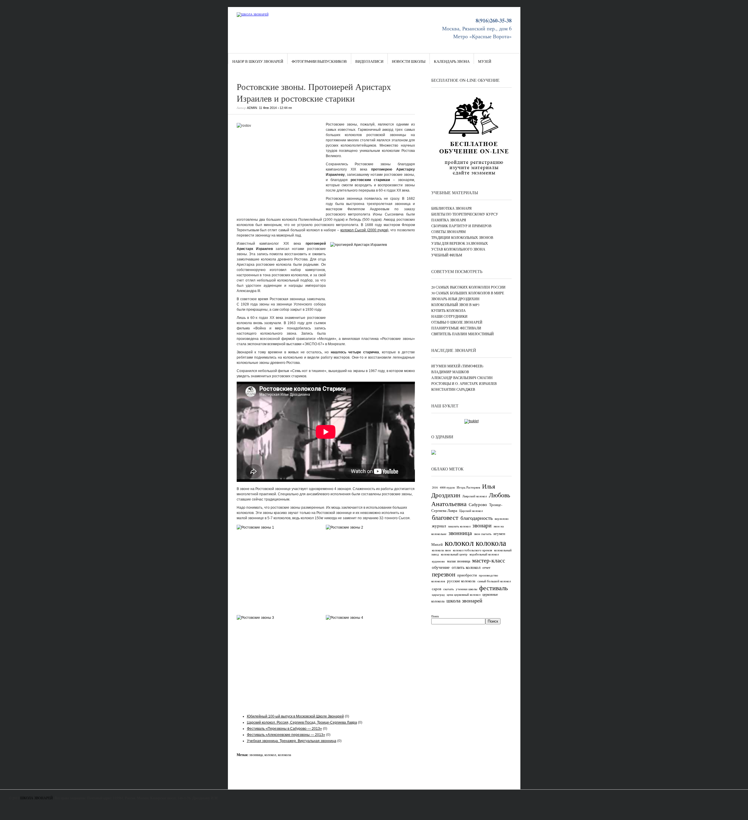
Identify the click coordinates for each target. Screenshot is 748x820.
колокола (284, 754)
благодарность (476, 517)
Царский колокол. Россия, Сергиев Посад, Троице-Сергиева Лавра (302, 722)
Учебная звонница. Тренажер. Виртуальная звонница (291, 741)
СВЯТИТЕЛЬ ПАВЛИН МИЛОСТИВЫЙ (462, 333)
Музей (484, 61)
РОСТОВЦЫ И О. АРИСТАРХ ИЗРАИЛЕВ (464, 383)
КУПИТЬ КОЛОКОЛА (448, 310)
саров (436, 588)
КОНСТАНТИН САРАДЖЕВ (453, 389)
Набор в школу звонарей (257, 61)
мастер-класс (488, 560)
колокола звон (441, 550)
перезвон (443, 574)
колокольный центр (454, 554)
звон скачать (482, 534)
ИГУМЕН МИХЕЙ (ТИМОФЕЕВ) (457, 366)
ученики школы (466, 589)
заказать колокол (459, 526)
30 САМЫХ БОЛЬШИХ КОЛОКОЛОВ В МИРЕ (467, 293)
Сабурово (478, 504)
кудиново (438, 561)
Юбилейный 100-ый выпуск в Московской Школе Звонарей (295, 716)
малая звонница (458, 561)
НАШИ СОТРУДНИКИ (449, 316)
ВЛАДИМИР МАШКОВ (450, 371)
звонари (481, 525)
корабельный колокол (484, 554)
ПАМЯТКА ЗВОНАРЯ (448, 220)
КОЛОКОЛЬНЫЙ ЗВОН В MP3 (455, 304)
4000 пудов (447, 487)
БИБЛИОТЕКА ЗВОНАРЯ (451, 208)
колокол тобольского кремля (472, 550)
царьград (438, 595)
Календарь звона (452, 61)
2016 (435, 487)
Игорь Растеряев (468, 487)
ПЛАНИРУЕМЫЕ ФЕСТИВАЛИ (456, 328)
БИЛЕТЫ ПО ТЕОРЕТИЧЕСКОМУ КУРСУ (464, 214)
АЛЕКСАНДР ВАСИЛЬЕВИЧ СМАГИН (462, 377)
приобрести (467, 575)
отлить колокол (466, 567)
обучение (441, 567)
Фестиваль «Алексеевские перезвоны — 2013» (286, 735)
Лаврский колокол (474, 496)
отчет (486, 567)
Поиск (435, 616)
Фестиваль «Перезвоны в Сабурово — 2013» (284, 729)
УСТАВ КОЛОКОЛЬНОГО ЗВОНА (458, 249)
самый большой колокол (494, 581)
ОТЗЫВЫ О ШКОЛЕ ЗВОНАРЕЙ (456, 322)
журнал (439, 526)
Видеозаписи (369, 61)
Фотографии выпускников (319, 61)
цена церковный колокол (463, 595)
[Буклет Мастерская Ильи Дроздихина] (471, 421)
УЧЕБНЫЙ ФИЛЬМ (446, 255)
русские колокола (461, 580)
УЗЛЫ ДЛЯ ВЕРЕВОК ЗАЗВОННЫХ (459, 243)
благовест (445, 517)
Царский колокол (471, 511)
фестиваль (493, 587)
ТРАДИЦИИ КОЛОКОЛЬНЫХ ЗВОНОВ (462, 237)
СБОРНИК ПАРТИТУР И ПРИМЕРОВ (461, 225)
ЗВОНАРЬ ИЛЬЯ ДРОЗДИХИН (455, 298)
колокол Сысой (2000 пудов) (364, 230)
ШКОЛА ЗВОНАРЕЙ (36, 797)
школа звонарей (464, 600)
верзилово (502, 519)
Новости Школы (408, 61)
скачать (448, 589)
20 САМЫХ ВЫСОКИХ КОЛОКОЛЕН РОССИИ (468, 287)
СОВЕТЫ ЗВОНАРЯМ (448, 231)
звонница (256, 754)
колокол (270, 754)
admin (252, 108)
